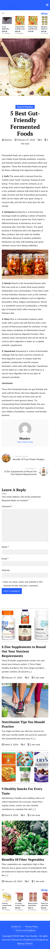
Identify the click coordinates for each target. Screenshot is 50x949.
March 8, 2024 (11, 815)
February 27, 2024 (26, 139)
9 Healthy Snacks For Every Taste (22, 791)
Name (5, 547)
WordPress (28, 939)
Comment (7, 506)
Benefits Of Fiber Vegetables (23, 859)
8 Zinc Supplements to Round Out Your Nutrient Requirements (24, 651)
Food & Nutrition (25, 107)
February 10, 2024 (13, 881)
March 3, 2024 (11, 744)
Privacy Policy (31, 926)
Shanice (8, 139)
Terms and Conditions (25, 930)
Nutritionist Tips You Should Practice (23, 724)
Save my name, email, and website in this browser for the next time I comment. (23, 583)
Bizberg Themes (25, 943)
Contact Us (16, 926)
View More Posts (25, 442)
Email (5, 558)
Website (6, 570)
